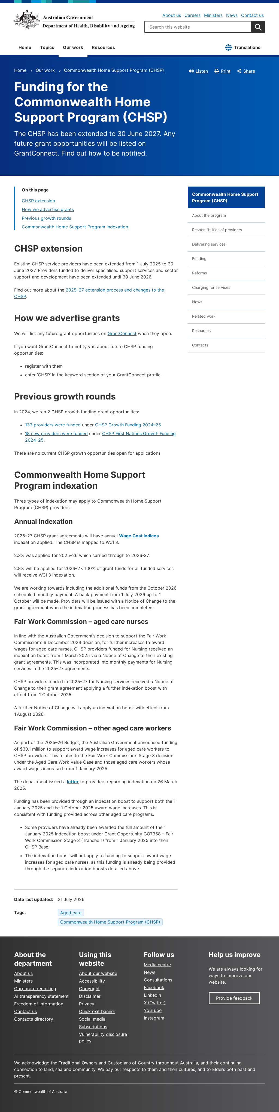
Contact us (252, 15)
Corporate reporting (35, 988)
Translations (247, 47)
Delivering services (209, 244)
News (232, 15)
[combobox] (198, 27)
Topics (47, 47)
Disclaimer (90, 996)
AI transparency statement (41, 996)
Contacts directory (33, 1019)
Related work (204, 316)
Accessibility (92, 981)
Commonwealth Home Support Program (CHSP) (114, 70)
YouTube (153, 1010)
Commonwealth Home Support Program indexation (75, 227)
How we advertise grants (48, 209)
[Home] (74, 19)
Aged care (70, 912)
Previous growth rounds (46, 218)
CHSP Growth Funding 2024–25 (128, 425)
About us (171, 15)
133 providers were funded (53, 425)
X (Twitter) (155, 1002)
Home (25, 47)
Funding (199, 258)
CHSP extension (38, 200)
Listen (202, 71)
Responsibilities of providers (217, 229)
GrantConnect (122, 333)
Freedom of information (38, 1003)
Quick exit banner (97, 1011)
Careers (192, 15)
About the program (209, 215)
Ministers (213, 15)
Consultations (158, 980)
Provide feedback (234, 998)
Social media (92, 1019)
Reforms (199, 273)
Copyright (89, 988)
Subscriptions (93, 1026)
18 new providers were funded (56, 433)
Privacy (86, 1003)
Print (226, 71)
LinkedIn (152, 995)
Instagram (154, 1018)
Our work (73, 47)
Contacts (200, 345)
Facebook (154, 987)
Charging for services (211, 287)
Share (249, 71)
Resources (103, 47)
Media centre (157, 964)
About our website (98, 973)
